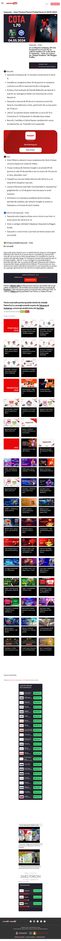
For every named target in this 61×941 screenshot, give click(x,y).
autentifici (23, 680)
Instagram (8, 308)
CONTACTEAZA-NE (40, 937)
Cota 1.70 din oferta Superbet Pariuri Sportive (34, 277)
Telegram (43, 305)
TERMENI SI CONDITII (19, 937)
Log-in (46, 4)
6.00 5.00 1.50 (34, 66)
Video (13, 291)
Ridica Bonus (30, 150)
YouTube (40, 308)
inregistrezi (13, 680)
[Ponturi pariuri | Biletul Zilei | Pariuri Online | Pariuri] (11, 4)
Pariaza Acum (37, 890)
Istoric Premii (25, 881)
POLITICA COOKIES (30, 937)
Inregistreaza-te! (55, 4)
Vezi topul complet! (24, 909)
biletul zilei (15, 285)
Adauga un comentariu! (9, 316)
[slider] (24, 893)
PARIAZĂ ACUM (30, 279)
